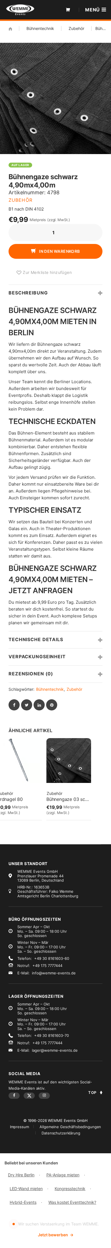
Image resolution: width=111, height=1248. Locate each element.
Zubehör (76, 28)
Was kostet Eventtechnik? (72, 1202)
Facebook (14, 1095)
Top (92, 1092)
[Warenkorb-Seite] (68, 9)
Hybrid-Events (23, 1202)
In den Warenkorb (59, 251)
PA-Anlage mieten (62, 1174)
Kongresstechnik (70, 1188)
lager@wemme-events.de (55, 1050)
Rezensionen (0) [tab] (31, 673)
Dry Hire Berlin (21, 1174)
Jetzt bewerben (55, 1234)
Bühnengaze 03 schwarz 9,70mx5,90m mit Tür (68, 799)
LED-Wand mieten (26, 1188)
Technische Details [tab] (36, 639)
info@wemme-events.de (54, 973)
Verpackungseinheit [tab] (37, 656)
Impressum (19, 1126)
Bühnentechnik (40, 28)
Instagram (44, 1095)
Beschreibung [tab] (28, 293)
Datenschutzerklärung (61, 1133)
